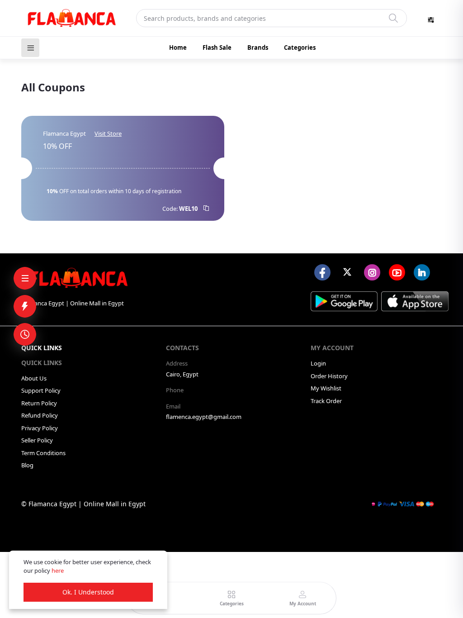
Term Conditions (43, 453)
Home (178, 47)
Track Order (326, 401)
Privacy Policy (39, 428)
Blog (27, 465)
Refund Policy (39, 415)
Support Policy (41, 390)
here (58, 570)
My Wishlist (326, 388)
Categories (300, 47)
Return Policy (39, 403)
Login (318, 363)
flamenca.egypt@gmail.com (203, 417)
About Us (34, 378)
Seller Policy (37, 440)
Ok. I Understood (88, 592)
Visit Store (108, 133)
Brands (257, 47)
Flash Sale (217, 47)
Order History (329, 376)
